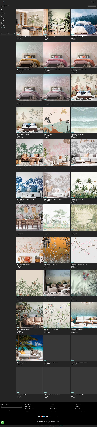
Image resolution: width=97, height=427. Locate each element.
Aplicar (14, 33)
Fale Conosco (52, 410)
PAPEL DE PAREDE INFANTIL (29, 408)
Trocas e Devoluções (53, 408)
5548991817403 (77, 406)
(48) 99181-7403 (77, 408)
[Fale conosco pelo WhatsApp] (2, 422)
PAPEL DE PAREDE (28, 406)
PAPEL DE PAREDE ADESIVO (29, 410)
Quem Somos (52, 406)
